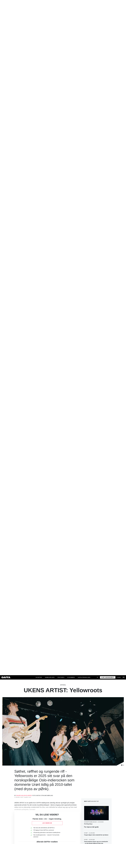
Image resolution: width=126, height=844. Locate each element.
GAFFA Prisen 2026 (84, 677)
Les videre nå (47, 823)
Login (119, 677)
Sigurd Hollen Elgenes (24, 795)
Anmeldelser (49, 677)
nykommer (71, 677)
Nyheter (39, 677)
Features (61, 677)
